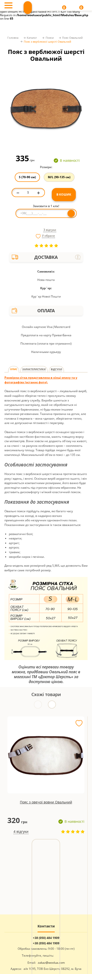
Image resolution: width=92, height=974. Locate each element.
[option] (46, 107)
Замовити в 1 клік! (46, 206)
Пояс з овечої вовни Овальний (46, 802)
